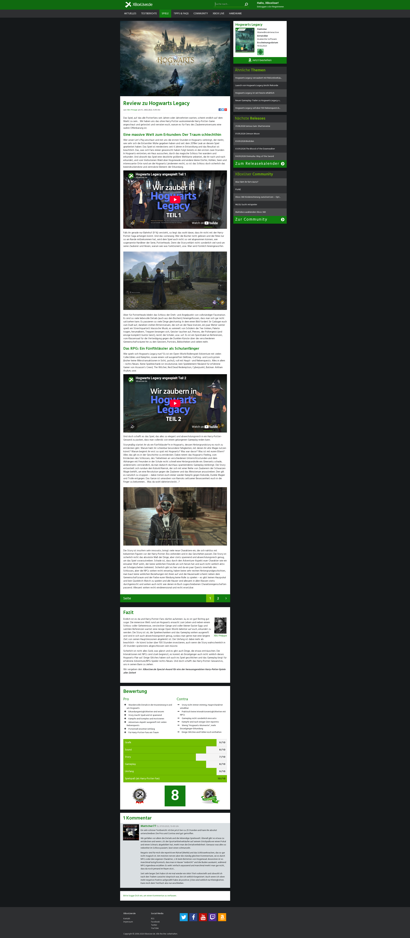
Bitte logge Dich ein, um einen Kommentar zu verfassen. (149, 896)
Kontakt (126, 918)
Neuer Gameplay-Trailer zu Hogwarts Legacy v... (257, 100)
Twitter (154, 925)
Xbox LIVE (218, 14)
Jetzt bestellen (261, 60)
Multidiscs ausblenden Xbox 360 (250, 212)
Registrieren (278, 7)
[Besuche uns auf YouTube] (203, 917)
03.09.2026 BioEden (244, 141)
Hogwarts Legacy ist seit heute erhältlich (254, 93)
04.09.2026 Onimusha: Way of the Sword (254, 156)
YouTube (155, 928)
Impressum (128, 922)
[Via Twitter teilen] (222, 109)
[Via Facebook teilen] (220, 109)
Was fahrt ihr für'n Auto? (246, 182)
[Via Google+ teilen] (225, 109)
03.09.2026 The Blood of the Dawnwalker (255, 149)
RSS (152, 918)
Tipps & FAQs (181, 14)
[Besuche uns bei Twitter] (184, 917)
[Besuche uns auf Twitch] (213, 917)
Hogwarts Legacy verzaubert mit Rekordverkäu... (258, 78)
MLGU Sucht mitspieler (246, 204)
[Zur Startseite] (138, 5)
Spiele (165, 14)
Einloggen (262, 7)
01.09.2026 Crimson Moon (247, 134)
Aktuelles (130, 14)
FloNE (238, 189)
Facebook (155, 922)
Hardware (235, 14)
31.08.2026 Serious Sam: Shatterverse (252, 126)
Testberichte (149, 14)
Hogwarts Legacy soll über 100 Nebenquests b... (257, 108)
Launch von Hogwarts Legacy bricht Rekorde (256, 85)
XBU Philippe (132, 109)
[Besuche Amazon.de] (222, 917)
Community (200, 14)
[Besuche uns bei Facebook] (193, 917)
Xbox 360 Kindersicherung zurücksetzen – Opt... (257, 197)
